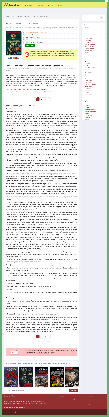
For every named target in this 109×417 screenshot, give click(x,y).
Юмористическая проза (91, 58)
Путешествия (88, 115)
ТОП (61, 5)
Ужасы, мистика (89, 76)
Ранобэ (87, 113)
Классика (87, 34)
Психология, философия (91, 98)
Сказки (87, 42)
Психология (88, 40)
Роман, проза (88, 80)
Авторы (90, 403)
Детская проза (88, 50)
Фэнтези (87, 29)
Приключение (88, 38)
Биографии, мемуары (90, 111)
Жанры (90, 404)
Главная (29, 5)
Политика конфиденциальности (97, 401)
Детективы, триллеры (90, 84)
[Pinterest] (16, 58)
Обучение (87, 105)
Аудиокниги (41, 5)
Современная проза (90, 48)
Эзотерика (88, 82)
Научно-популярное (90, 100)
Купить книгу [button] (30, 45)
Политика (87, 65)
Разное (87, 101)
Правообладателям (94, 399)
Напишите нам (30, 353)
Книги (52, 5)
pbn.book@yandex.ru (74, 399)
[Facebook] (11, 58)
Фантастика (88, 74)
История (87, 90)
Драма (86, 52)
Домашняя (88, 56)
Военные (87, 63)
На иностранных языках (91, 103)
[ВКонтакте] (9, 58)
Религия (87, 107)
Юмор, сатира (88, 86)
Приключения (88, 94)
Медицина (88, 36)
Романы (87, 31)
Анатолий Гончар (34, 37)
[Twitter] (18, 58)
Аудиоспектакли (89, 78)
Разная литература (90, 67)
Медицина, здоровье (90, 109)
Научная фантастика (90, 44)
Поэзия (87, 92)
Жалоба (14, 353)
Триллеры (87, 61)
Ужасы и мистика (89, 46)
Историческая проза (90, 59)
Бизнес (87, 96)
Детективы (88, 33)
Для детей (87, 88)
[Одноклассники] (14, 58)
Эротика (87, 54)
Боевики (19, 16)
